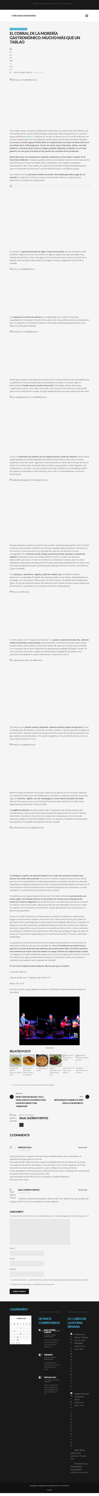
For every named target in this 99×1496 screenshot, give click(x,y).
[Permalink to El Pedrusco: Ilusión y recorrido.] (40, 1378)
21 (17, 1337)
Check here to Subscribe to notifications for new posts (32, 1284)
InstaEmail (50, 1048)
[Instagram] (48, 7)
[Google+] (44, 7)
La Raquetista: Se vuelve (42, 1069)
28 (17, 1340)
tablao (52, 1085)
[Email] (21, 1125)
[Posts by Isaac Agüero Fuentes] (11, 61)
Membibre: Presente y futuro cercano (82, 1070)
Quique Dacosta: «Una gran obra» (81, 1396)
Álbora (31, 136)
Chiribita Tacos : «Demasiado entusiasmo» (80, 1466)
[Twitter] (52, 7)
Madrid (13, 29)
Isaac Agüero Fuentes (23, 72)
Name (12, 1248)
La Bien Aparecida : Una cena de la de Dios (55, 1071)
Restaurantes (22, 29)
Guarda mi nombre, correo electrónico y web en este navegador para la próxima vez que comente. (50, 1280)
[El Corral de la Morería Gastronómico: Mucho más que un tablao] (49, 100)
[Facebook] (41, 7)
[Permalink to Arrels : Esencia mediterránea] (49, 1330)
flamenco (41, 1085)
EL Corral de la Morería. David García (24, 1085)
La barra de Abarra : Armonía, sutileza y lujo (15, 1071)
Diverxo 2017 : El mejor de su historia (68, 1070)
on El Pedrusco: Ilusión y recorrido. (52, 1381)
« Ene (12, 1342)
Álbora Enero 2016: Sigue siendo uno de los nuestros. (28, 1071)
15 (20, 1334)
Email (12, 1259)
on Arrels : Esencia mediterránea (50, 1335)
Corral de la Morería (18, 971)
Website (13, 1269)
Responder (83, 1147)
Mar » (18, 1342)
